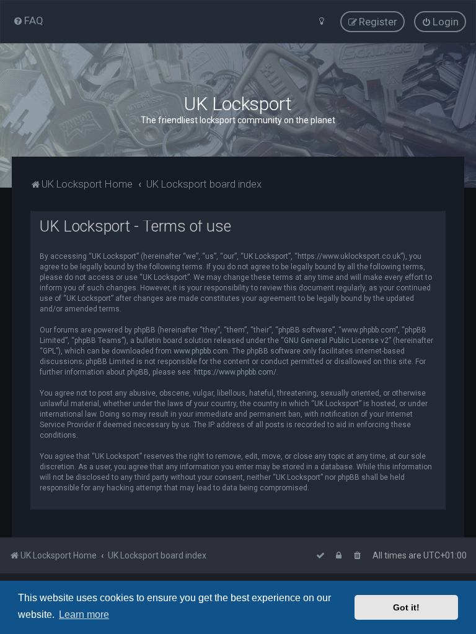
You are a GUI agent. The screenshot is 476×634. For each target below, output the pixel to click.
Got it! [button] (406, 607)
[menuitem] (28, 20)
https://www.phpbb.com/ (235, 372)
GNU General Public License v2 (336, 340)
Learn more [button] (84, 614)
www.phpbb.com (201, 351)
